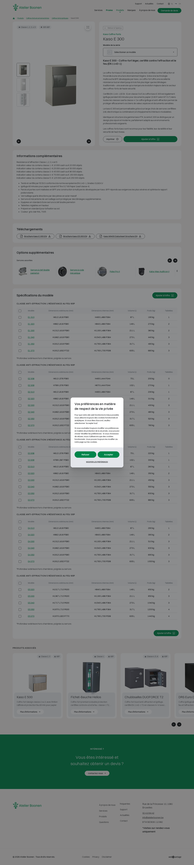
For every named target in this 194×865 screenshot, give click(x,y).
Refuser (85, 454)
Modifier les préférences (97, 462)
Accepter (108, 454)
